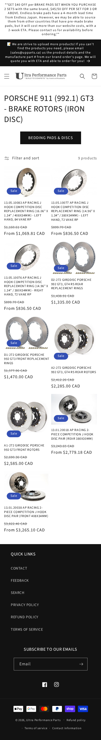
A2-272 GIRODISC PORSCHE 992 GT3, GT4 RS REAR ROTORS (73, 370)
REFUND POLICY (25, 617)
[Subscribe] (81, 664)
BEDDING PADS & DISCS (50, 138)
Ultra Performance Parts (43, 720)
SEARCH (18, 593)
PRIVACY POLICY (25, 605)
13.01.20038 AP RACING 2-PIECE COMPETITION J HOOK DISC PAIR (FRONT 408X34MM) (26, 512)
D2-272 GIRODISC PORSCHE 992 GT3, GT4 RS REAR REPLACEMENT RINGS (71, 284)
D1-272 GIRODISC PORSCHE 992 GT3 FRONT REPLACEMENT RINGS (26, 359)
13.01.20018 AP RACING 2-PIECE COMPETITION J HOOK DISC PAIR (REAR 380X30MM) (72, 434)
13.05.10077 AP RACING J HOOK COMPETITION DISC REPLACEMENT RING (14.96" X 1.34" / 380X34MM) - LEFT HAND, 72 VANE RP (73, 211)
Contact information (66, 728)
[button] (7, 76)
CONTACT (19, 568)
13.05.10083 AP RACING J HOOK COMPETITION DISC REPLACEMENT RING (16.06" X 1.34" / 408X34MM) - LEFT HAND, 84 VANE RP (26, 211)
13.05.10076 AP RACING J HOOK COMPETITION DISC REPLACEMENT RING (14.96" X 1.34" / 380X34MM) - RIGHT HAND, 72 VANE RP (26, 286)
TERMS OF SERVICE (27, 629)
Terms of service (36, 728)
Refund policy (76, 720)
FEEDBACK (20, 580)
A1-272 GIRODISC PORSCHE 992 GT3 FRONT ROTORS (24, 447)
